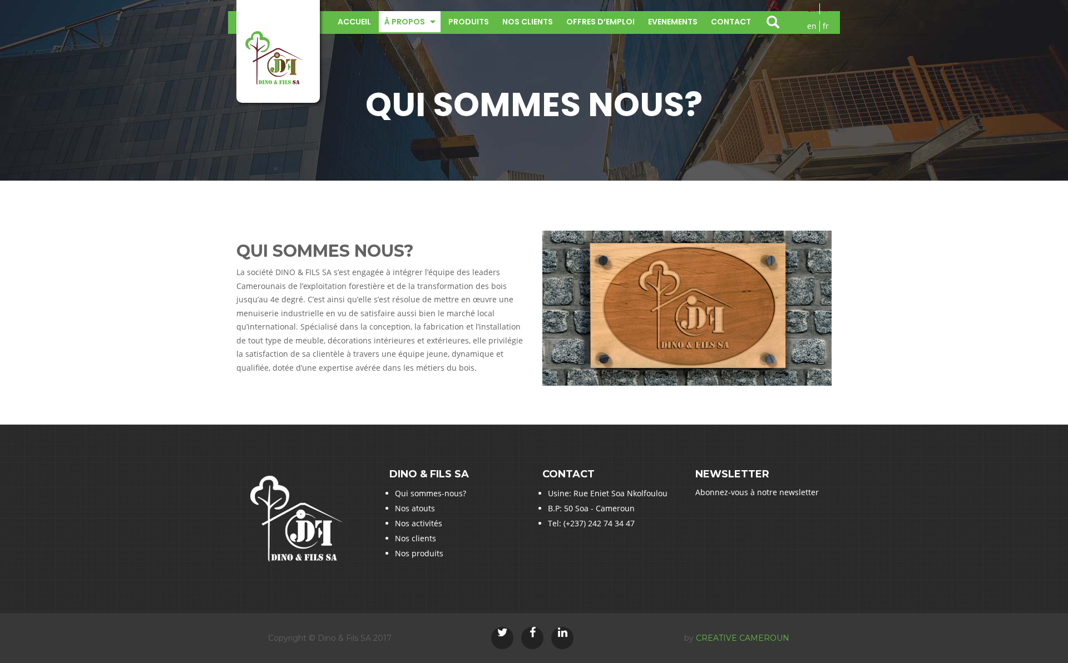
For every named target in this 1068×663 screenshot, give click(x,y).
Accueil (354, 21)
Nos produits (419, 553)
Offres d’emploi (600, 21)
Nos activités (418, 523)
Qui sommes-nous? (430, 493)
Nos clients (527, 21)
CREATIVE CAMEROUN (742, 638)
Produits (468, 21)
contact (731, 21)
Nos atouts (415, 508)
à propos (404, 21)
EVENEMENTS (673, 21)
